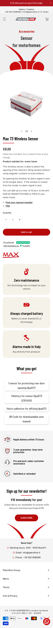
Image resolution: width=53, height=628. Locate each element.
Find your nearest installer (19, 202)
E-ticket (44, 12)
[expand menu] (4, 19)
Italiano (22, 9)
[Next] (31, 131)
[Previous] (22, 131)
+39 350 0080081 (13, 12)
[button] (47, 19)
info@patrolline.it (31, 12)
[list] (26, 106)
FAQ (8, 206)
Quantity (7, 212)
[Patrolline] (25, 19)
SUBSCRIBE (26, 517)
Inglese (30, 9)
